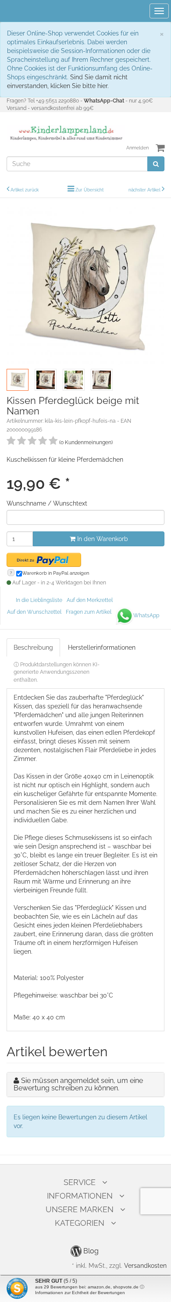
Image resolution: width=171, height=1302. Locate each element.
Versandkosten (145, 1265)
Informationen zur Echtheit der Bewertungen (80, 1292)
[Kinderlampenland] (66, 133)
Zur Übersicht (89, 190)
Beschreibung (33, 647)
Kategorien (79, 1223)
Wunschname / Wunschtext (47, 503)
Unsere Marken (80, 1209)
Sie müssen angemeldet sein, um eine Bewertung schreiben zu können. (78, 1084)
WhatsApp (146, 615)
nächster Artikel (145, 190)
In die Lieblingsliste (39, 600)
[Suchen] (155, 163)
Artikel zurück (25, 190)
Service (80, 1182)
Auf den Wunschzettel (34, 612)
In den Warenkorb (101, 538)
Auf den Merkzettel (90, 600)
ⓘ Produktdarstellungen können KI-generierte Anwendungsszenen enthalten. (57, 672)
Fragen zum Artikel (88, 612)
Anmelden (137, 148)
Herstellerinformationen (101, 647)
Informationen (80, 1195)
